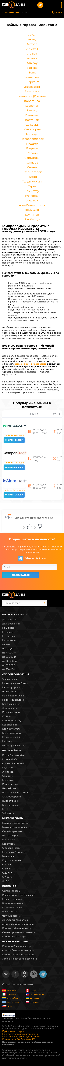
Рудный (32, 148)
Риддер (32, 143)
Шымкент (32, 210)
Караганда (32, 101)
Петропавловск (32, 138)
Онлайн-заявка (14, 440)
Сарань (32, 153)
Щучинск (32, 214)
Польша (34, 1002)
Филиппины (37, 994)
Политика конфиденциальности (21, 1036)
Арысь (32, 53)
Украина (35, 998)
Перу (33, 990)
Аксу (32, 34)
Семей (32, 167)
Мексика (11, 994)
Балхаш (32, 67)
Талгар (32, 176)
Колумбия (12, 998)
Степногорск (32, 172)
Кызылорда (32, 129)
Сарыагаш (32, 157)
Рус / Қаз (57, 12)
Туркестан (32, 195)
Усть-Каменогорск (32, 205)
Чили (9, 1006)
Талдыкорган (32, 181)
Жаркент (32, 82)
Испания (11, 990)
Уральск (32, 200)
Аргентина (12, 1002)
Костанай (32, 119)
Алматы (32, 48)
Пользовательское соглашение (20, 1034)
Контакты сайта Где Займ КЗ (18, 1039)
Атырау (32, 63)
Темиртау (32, 191)
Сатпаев (32, 162)
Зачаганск (32, 91)
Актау (32, 39)
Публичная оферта (13, 1031)
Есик (32, 72)
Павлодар (32, 134)
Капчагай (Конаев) (32, 96)
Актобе (32, 44)
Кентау (32, 110)
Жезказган (32, 86)
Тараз (32, 186)
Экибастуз (32, 219)
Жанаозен (32, 77)
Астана (32, 58)
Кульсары (32, 124)
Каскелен (32, 105)
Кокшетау (32, 115)
